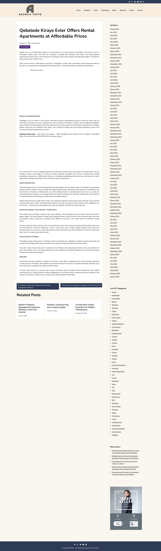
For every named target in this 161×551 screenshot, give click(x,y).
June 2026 (113, 35)
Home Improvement (119, 365)
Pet (113, 387)
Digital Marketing (118, 324)
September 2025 (116, 64)
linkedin (129, 2)
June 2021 (113, 223)
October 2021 (115, 210)
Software (115, 410)
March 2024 (114, 121)
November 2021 (115, 207)
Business (123, 10)
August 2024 (114, 105)
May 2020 (113, 264)
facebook (132, 2)
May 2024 (113, 115)
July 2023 (113, 143)
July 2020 (113, 258)
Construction (116, 318)
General (114, 356)
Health (131, 10)
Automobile (116, 299)
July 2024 (113, 108)
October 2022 (115, 172)
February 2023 (115, 159)
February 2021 (115, 235)
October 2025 (115, 61)
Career (114, 311)
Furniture (115, 349)
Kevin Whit (36, 43)
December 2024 (115, 92)
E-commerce (116, 327)
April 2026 (114, 42)
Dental (114, 321)
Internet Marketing (118, 372)
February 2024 (115, 124)
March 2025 (114, 83)
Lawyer (114, 378)
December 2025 (115, 54)
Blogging (115, 305)
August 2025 (114, 67)
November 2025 (115, 58)
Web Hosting (116, 432)
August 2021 (114, 216)
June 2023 (113, 146)
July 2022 (113, 181)
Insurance (115, 368)
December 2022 (115, 165)
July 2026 (113, 32)
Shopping (87, 10)
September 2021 (116, 213)
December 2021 (115, 204)
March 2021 (114, 232)
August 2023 (114, 140)
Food (113, 346)
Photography (116, 394)
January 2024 (114, 127)
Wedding (115, 435)
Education (115, 330)
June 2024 (113, 112)
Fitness (114, 343)
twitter (135, 2)
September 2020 (116, 251)
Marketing (115, 381)
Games (114, 352)
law (113, 375)
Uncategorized (117, 422)
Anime (114, 292)
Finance (139, 10)
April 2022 (114, 191)
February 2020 (115, 273)
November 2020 (115, 245)
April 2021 (114, 229)
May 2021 (113, 226)
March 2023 (114, 156)
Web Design (116, 425)
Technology (105, 10)
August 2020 (114, 254)
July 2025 (113, 70)
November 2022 (115, 169)
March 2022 (114, 194)
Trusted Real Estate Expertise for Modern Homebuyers (85, 307)
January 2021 (114, 239)
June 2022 (113, 185)
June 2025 (113, 73)
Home (78, 10)
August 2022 (114, 178)
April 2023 (114, 153)
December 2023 (115, 131)
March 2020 (114, 270)
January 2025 (114, 89)
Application (116, 295)
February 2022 (115, 197)
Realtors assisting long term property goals (58, 306)
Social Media (116, 406)
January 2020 (114, 277)
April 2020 (114, 267)
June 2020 (113, 261)
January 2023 (114, 162)
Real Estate (25, 47)
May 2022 (113, 188)
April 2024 (114, 118)
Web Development (118, 429)
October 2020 (115, 248)
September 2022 (116, 175)
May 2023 (113, 150)
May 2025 (113, 77)
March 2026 (114, 45)
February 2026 (115, 48)
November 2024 (115, 96)
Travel (96, 10)
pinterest (141, 2)
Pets (113, 391)
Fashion (114, 337)
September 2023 (116, 137)
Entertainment (117, 333)
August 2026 (114, 29)
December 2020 (115, 242)
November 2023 (115, 134)
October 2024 (115, 99)
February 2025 (115, 86)
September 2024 (116, 102)
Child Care (115, 314)
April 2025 (114, 80)
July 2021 (113, 219)
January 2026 (114, 51)
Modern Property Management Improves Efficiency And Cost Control (29, 308)
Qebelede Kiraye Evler (27, 134)
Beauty (114, 302)
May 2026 (113, 39)
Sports (114, 10)
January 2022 (114, 200)
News (114, 384)
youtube (138, 2)
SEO (113, 400)
